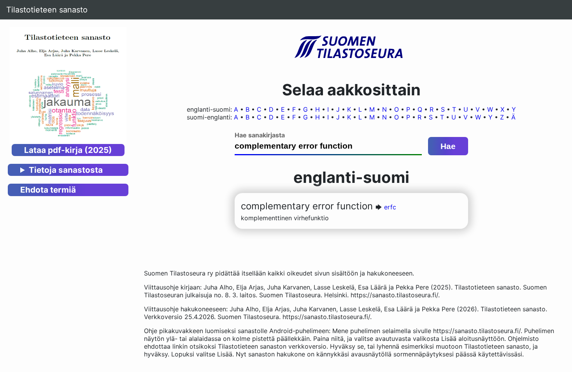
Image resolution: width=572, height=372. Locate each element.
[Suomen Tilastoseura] (351, 47)
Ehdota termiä (48, 190)
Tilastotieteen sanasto (47, 9)
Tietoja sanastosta (66, 170)
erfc (390, 207)
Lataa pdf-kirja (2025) (68, 150)
